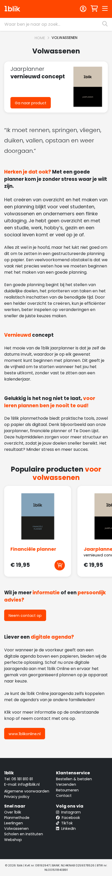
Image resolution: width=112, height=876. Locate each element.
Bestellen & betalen (74, 779)
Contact (64, 795)
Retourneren (67, 790)
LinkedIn (68, 828)
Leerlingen (13, 823)
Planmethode (16, 817)
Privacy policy (16, 796)
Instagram (70, 812)
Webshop (13, 839)
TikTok (66, 823)
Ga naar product (30, 103)
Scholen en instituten (23, 834)
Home (40, 37)
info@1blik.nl (29, 784)
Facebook (70, 817)
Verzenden (66, 784)
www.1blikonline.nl (25, 733)
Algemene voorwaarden (26, 791)
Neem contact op (25, 615)
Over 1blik (12, 812)
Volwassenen (64, 37)
